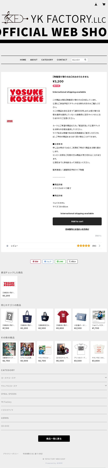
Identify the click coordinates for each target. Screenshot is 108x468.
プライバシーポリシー (11, 454)
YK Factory (6, 402)
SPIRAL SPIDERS (9, 394)
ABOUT (34, 60)
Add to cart (77, 221)
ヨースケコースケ (8, 378)
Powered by (51, 463)
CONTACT (62, 60)
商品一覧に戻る (54, 438)
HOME (23, 60)
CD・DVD (5, 426)
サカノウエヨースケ (9, 386)
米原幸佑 (5, 418)
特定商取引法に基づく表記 (33, 454)
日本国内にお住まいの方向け (77, 229)
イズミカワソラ (7, 410)
